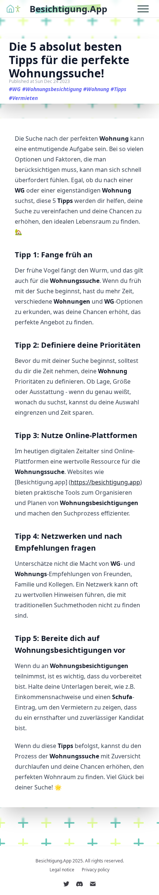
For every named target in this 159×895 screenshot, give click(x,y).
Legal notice (62, 870)
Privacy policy (95, 870)
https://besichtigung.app (105, 482)
